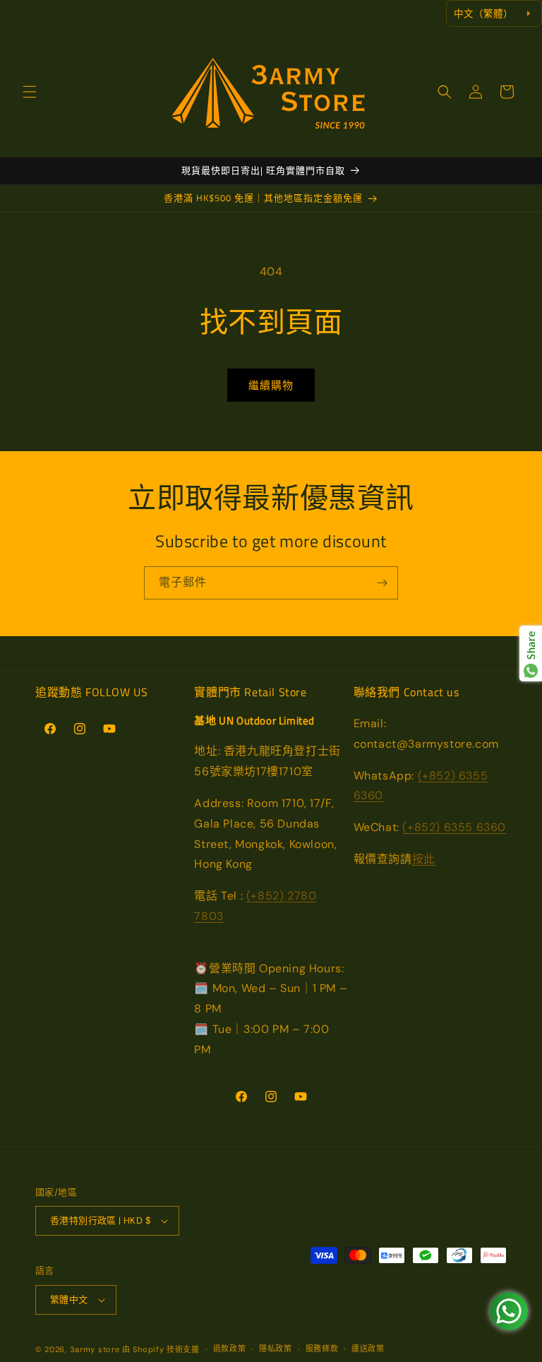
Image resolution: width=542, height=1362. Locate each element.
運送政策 (368, 1349)
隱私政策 (275, 1349)
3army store (95, 1349)
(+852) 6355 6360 (454, 827)
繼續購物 (271, 385)
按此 (423, 859)
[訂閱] (381, 582)
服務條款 (322, 1349)
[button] (29, 91)
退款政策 (229, 1349)
